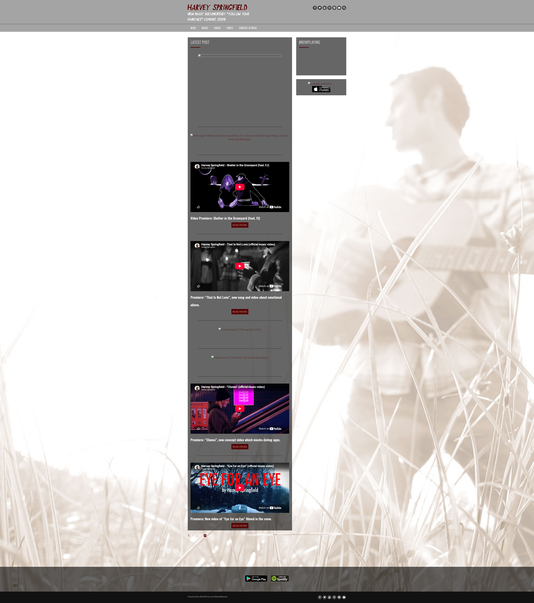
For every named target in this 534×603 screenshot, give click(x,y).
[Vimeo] (334, 8)
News (193, 28)
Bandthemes (221, 596)
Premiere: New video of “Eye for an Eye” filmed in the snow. (231, 518)
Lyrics (230, 28)
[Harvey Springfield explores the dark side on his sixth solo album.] (240, 357)
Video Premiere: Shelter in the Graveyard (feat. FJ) (225, 218)
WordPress (205, 596)
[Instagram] (329, 8)
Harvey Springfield (218, 6)
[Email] (339, 8)
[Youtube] (324, 8)
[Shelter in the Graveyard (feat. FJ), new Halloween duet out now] (240, 137)
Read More (240, 225)
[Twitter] (320, 8)
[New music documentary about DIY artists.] (240, 86)
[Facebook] (315, 8)
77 (200, 535)
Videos (217, 28)
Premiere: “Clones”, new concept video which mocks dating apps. (235, 439)
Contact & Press (248, 28)
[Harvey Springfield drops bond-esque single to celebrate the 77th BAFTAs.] (240, 329)
